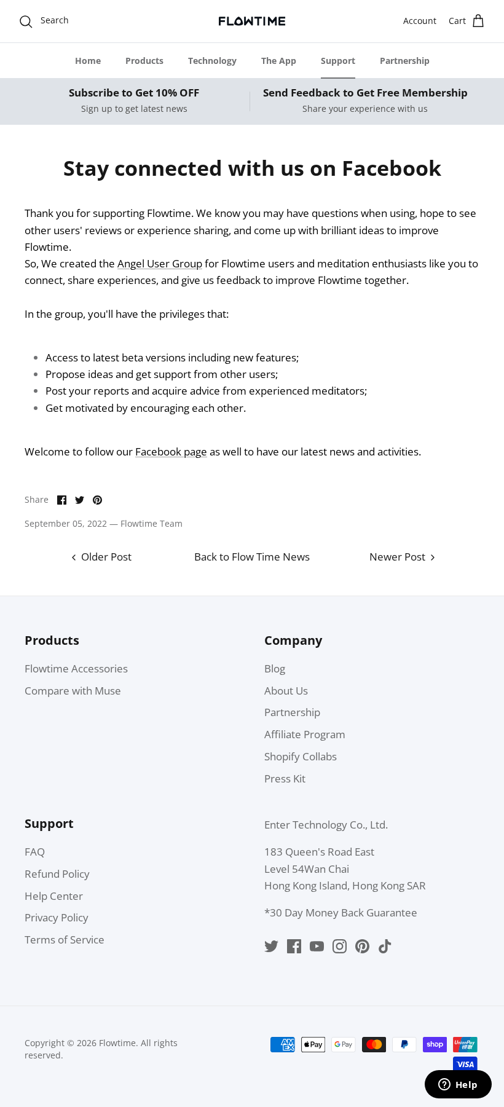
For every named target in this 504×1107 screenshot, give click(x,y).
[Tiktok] (385, 946)
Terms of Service (64, 939)
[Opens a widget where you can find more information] (458, 1085)
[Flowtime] (252, 21)
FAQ (35, 852)
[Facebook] (294, 946)
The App (278, 60)
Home (88, 60)
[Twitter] (271, 946)
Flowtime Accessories (76, 668)
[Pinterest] (362, 946)
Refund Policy (57, 874)
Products (144, 60)
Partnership (405, 60)
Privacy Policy (57, 917)
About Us (286, 691)
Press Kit (284, 778)
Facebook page (171, 451)
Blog (274, 668)
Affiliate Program (304, 734)
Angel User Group (159, 263)
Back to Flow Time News (252, 557)
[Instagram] (340, 946)
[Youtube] (317, 946)
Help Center (54, 896)
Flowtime (117, 1043)
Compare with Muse (73, 691)
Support (338, 60)
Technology (212, 60)
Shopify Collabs (300, 756)
